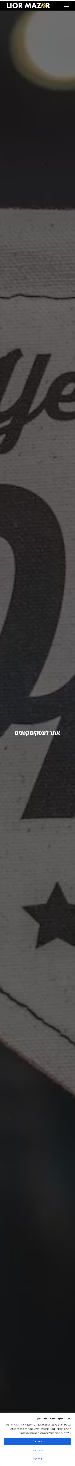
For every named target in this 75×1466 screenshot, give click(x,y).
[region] (37, 1439)
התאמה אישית (37, 1450)
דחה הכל (37, 1458)
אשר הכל (37, 1441)
